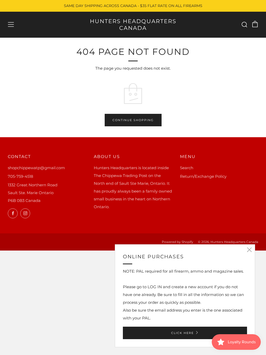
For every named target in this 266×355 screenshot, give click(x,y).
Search (186, 167)
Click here (182, 333)
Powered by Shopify (177, 242)
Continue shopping (133, 120)
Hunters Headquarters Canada (133, 24)
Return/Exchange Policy (203, 176)
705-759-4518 (20, 176)
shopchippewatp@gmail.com (36, 167)
